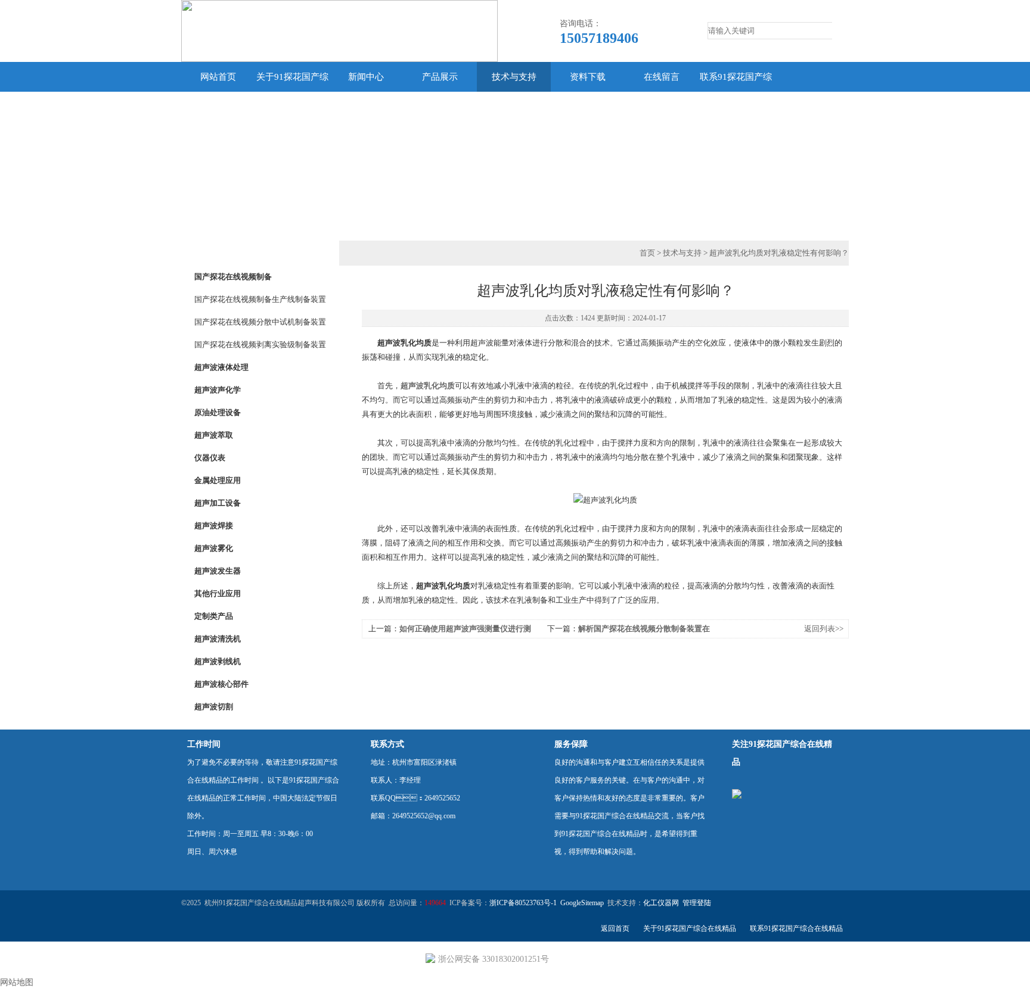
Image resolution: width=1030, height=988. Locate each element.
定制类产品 (213, 616)
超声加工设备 (217, 502)
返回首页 (615, 928)
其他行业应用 (217, 593)
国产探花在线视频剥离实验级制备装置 (260, 344)
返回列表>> (823, 628)
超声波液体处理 (221, 367)
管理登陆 (696, 903)
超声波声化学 (217, 389)
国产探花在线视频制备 (233, 276)
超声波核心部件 (221, 684)
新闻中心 (366, 77)
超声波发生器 (217, 570)
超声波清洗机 (217, 638)
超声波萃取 (213, 435)
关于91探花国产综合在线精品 (292, 91)
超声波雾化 (213, 548)
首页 (647, 252)
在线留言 (662, 77)
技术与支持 (514, 77)
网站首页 (218, 77)
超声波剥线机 (217, 661)
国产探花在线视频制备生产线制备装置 (260, 299)
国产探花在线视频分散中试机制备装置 (260, 321)
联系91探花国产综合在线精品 (736, 91)
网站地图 (16, 982)
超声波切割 (213, 706)
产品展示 (440, 77)
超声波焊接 (213, 525)
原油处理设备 (217, 412)
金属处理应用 (217, 480)
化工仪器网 (661, 903)
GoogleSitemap (582, 903)
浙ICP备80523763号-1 (523, 903)
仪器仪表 (209, 457)
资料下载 (588, 77)
